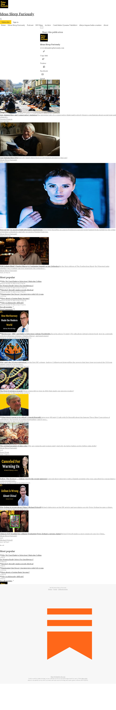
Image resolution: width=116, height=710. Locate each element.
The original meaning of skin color (14, 446)
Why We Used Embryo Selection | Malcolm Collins (21, 281)
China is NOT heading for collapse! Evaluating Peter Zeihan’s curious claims (30, 534)
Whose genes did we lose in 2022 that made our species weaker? (48, 391)
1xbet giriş (84, 678)
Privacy (50, 589)
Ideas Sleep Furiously (17, 14)
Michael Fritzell (6, 540)
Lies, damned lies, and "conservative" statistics (18, 115)
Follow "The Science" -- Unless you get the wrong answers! (23, 479)
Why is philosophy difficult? (12, 303)
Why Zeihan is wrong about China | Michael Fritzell (20, 507)
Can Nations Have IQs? (9, 158)
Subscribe (6, 22)
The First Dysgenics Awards (11, 391)
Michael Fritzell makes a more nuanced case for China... (83, 534)
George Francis (6, 119)
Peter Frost (4, 452)
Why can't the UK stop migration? (13, 362)
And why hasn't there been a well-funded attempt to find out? (42, 158)
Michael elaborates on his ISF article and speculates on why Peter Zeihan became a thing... (77, 507)
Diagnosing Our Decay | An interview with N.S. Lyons (22, 294)
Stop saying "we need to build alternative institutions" (21, 230)
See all (2, 545)
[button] (3, 25)
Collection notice (63, 589)
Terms (55, 589)
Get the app (61, 677)
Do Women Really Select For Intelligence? (16, 286)
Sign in (15, 22)
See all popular (6, 307)
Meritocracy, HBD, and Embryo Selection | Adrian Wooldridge (26, 334)
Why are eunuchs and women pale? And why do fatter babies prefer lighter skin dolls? (62, 446)
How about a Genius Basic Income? (15, 298)
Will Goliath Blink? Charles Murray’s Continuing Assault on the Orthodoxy (30, 266)
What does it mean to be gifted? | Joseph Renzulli (21, 417)
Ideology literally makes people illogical (17, 290)
